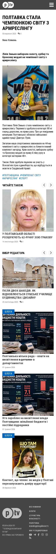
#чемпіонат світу (30, 175)
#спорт (23, 178)
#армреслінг (10, 178)
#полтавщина (10, 175)
